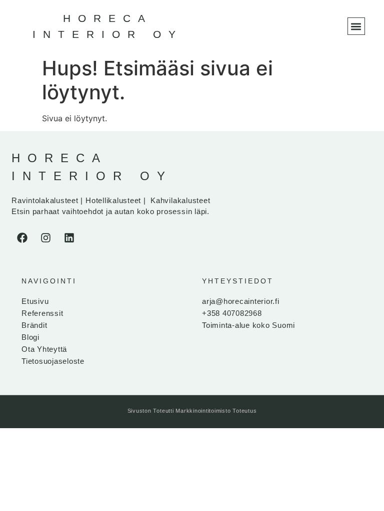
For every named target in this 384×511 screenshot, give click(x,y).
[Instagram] (45, 237)
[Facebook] (22, 237)
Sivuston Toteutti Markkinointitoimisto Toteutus (192, 411)
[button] (356, 26)
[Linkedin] (69, 237)
